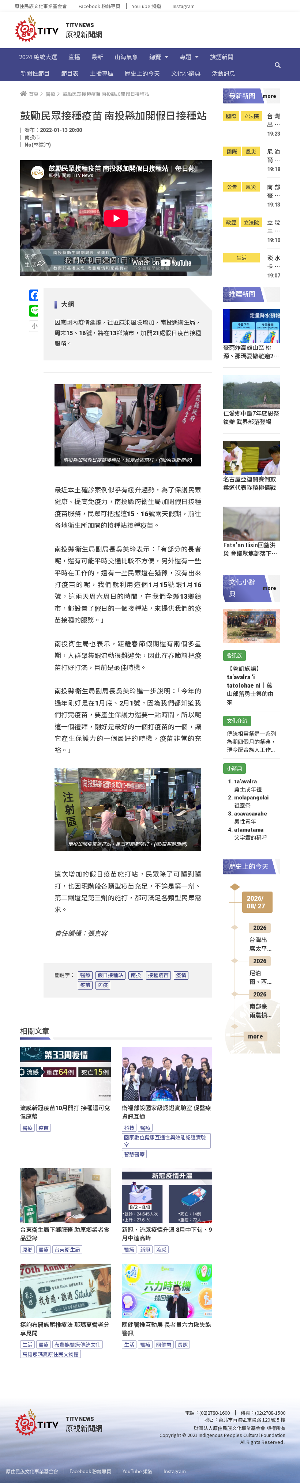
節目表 (70, 73)
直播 (74, 56)
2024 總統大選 (38, 56)
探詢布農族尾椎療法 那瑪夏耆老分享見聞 (64, 1329)
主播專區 (101, 73)
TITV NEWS (80, 25)
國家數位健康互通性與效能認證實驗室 (165, 1141)
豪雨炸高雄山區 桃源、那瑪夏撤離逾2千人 (251, 355)
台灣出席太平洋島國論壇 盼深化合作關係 (273, 120)
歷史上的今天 (142, 73)
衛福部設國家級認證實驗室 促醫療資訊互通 (166, 1112)
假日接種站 (110, 975)
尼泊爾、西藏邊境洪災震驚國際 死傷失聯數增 (273, 155)
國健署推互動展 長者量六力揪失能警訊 (166, 1329)
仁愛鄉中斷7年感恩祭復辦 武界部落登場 (251, 417)
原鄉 (27, 1249)
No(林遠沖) (38, 145)
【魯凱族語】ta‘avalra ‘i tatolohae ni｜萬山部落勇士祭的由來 (250, 685)
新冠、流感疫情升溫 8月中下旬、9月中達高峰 (167, 1234)
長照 (182, 1344)
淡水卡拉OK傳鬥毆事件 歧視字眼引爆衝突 (273, 262)
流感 (161, 1249)
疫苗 (85, 985)
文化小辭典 (185, 73)
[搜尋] (277, 64)
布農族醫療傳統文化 (78, 1344)
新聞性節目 (35, 73)
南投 (136, 975)
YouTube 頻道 (146, 6)
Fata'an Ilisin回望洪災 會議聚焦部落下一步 (250, 553)
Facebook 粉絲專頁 (99, 6)
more (255, 1036)
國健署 (164, 1344)
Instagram (184, 6)
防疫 (103, 985)
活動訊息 (223, 73)
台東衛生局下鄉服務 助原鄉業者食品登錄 (64, 1234)
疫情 (181, 975)
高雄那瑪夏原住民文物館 (50, 1354)
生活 (27, 1344)
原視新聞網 (84, 34)
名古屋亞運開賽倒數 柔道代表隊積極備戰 (249, 483)
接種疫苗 (158, 975)
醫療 (85, 975)
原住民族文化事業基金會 (41, 6)
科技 (129, 1127)
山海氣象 (126, 56)
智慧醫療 (134, 1154)
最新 (97, 56)
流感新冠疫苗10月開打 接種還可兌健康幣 (65, 1112)
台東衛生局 (67, 1249)
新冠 (145, 1249)
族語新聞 (221, 56)
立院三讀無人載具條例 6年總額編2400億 (273, 226)
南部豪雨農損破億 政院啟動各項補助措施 (273, 191)
